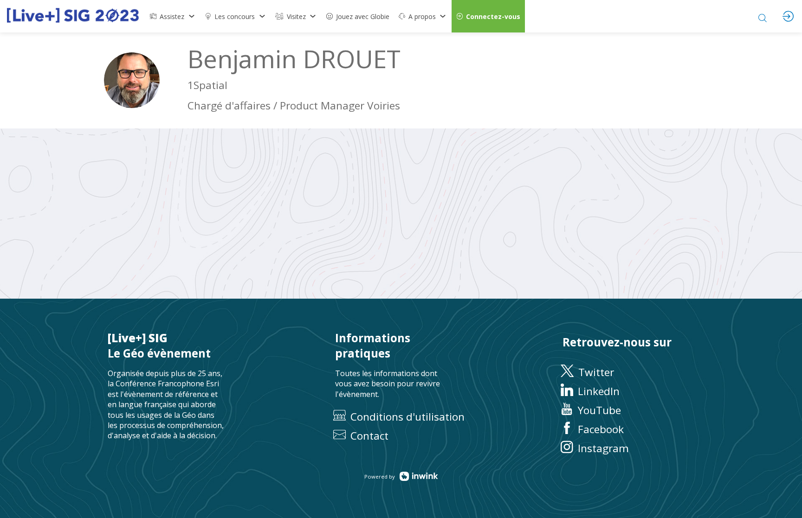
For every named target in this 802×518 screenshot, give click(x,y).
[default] (358, 16)
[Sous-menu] (191, 16)
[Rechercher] (762, 16)
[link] (172, 16)
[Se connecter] (788, 16)
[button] (488, 16)
